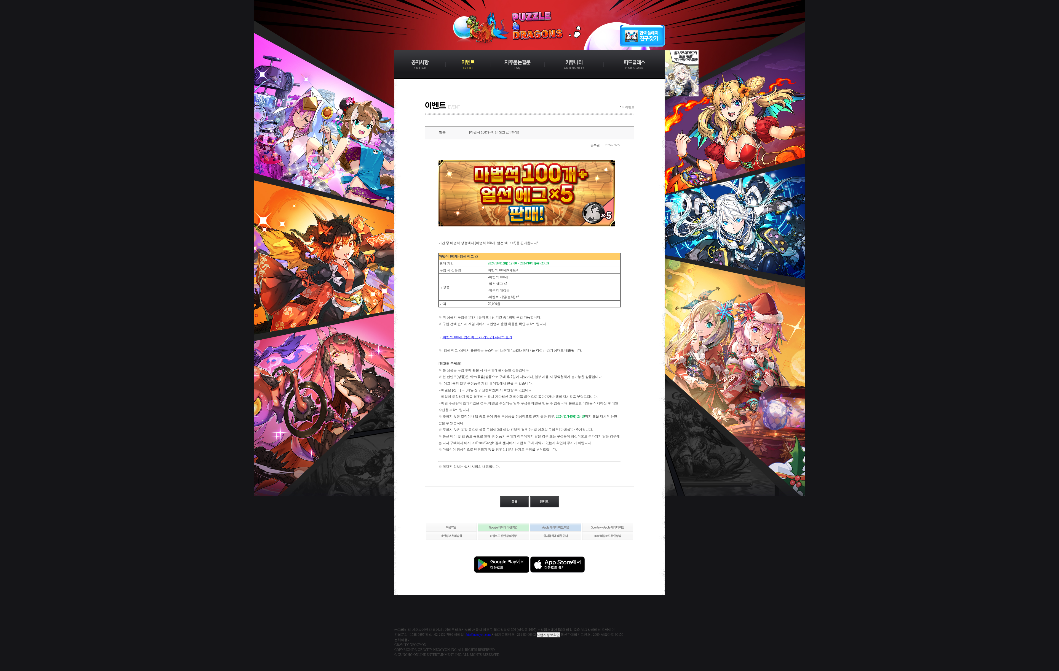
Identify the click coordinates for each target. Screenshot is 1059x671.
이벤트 (629, 107)
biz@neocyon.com (478, 635)
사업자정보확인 (548, 635)
